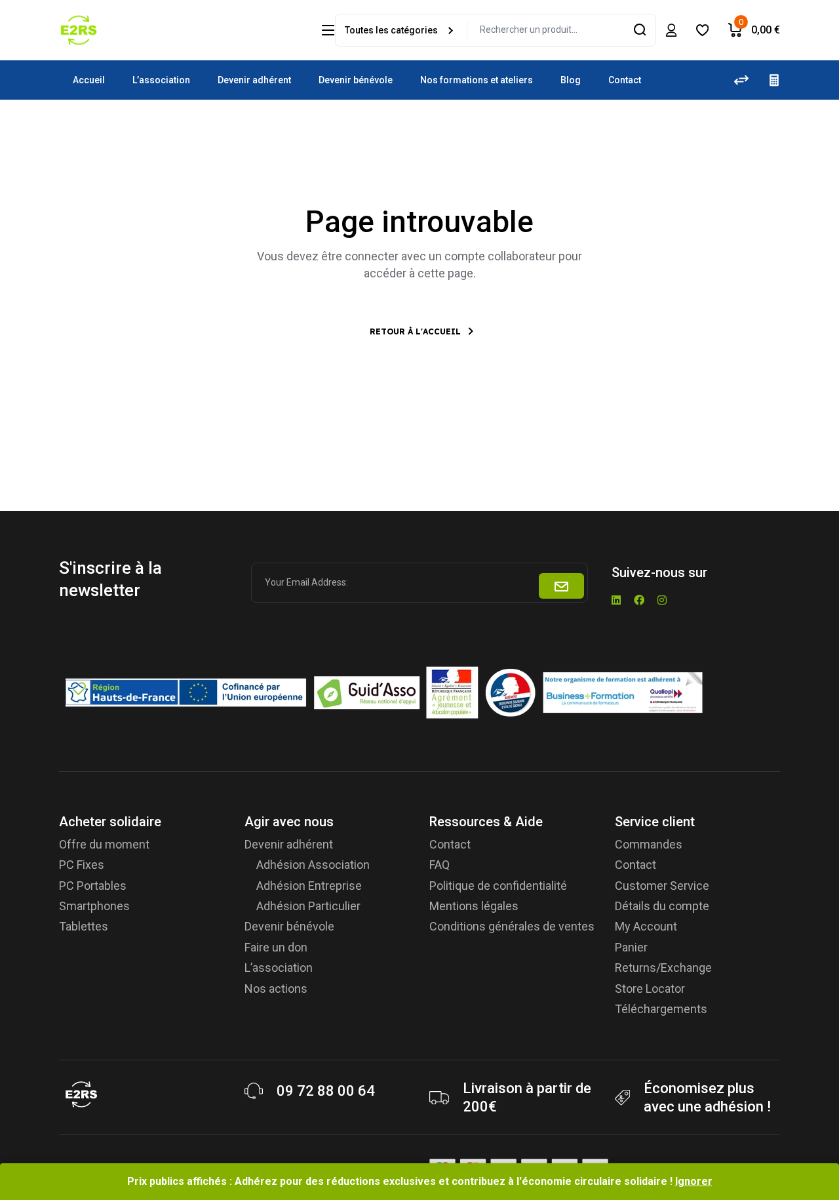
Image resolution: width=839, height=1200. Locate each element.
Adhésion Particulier (308, 906)
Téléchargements (661, 1009)
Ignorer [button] (693, 1181)
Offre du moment (104, 844)
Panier (631, 947)
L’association (278, 967)
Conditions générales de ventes (512, 926)
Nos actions (275, 988)
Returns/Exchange (663, 967)
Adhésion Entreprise (309, 885)
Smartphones (94, 906)
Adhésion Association (313, 864)
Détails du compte (662, 906)
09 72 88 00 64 (326, 1091)
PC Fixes (81, 864)
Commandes (648, 844)
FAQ (439, 864)
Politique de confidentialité (498, 885)
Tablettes (83, 926)
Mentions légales (473, 906)
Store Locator (650, 988)
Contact (450, 844)
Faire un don (275, 947)
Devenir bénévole (289, 926)
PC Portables (93, 885)
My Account (646, 926)
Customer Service (662, 885)
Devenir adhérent (288, 844)
